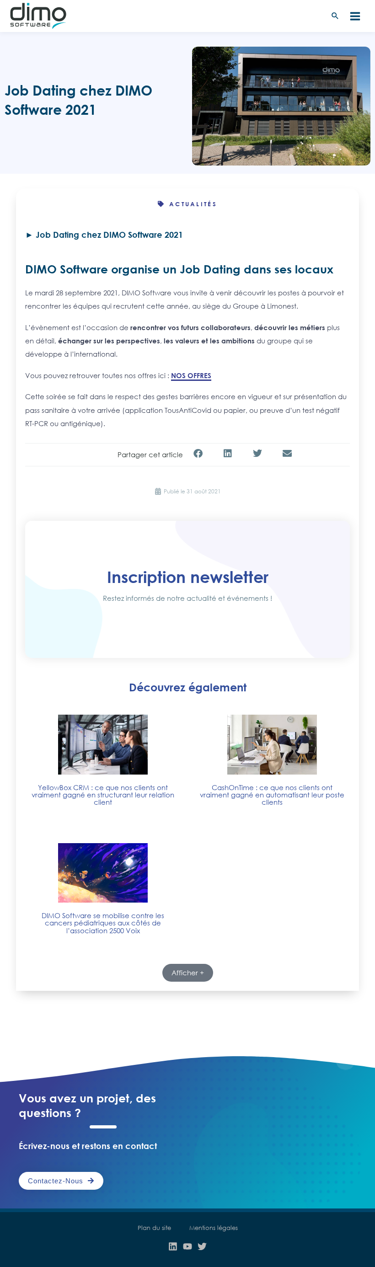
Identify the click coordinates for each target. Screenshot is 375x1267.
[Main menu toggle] (355, 16)
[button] (335, 16)
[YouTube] (187, 1246)
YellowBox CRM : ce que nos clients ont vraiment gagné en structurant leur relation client (103, 794)
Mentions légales (213, 1227)
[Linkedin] (172, 1246)
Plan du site (154, 1227)
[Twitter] (202, 1246)
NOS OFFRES (191, 375)
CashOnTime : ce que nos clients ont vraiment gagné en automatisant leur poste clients (272, 794)
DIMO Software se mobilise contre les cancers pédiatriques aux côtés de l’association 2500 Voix (103, 922)
